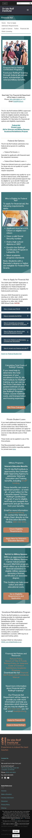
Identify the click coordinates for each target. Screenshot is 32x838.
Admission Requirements (10, 26)
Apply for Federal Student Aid (11, 354)
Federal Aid (16, 125)
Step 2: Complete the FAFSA (12, 316)
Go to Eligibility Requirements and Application (16, 596)
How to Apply (11, 23)
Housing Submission (7, 798)
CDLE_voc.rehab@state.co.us (11, 642)
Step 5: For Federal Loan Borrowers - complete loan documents (15, 340)
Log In (5, 3)
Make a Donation (6, 794)
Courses (3, 791)
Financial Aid (24, 28)
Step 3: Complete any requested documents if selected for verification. (15, 323)
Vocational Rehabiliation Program (16, 131)
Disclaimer (4, 801)
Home (4, 23)
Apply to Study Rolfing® (16, 725)
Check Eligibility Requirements (16, 530)
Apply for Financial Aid (16, 720)
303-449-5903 (15, 99)
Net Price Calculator (16, 407)
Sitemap (3, 808)
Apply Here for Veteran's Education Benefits (16, 539)
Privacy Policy (18, 819)
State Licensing (7, 31)
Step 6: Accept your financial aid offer (15, 348)
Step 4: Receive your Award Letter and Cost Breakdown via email (14, 332)
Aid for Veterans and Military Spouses (16, 129)
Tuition (16, 28)
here (23, 818)
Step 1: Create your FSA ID (12, 309)
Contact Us (4, 758)
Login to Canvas (7, 28)
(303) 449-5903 (11, 772)
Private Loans (16, 127)
